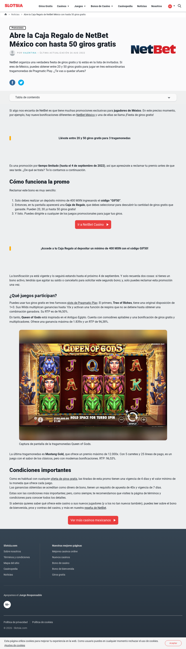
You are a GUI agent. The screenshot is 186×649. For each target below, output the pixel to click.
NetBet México (85, 115)
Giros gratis (58, 574)
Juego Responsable (30, 595)
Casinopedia (11, 568)
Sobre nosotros (12, 551)
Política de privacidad (16, 622)
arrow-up (93, 97)
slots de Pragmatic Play (82, 303)
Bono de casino (60, 563)
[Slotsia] (16, 5)
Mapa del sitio (11, 563)
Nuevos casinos (61, 557)
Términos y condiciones (17, 557)
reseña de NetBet (95, 508)
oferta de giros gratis (64, 478)
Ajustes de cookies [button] (14, 645)
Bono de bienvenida (63, 568)
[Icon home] (5, 14)
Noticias (15, 14)
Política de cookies (42, 622)
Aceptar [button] (173, 643)
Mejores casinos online (65, 551)
